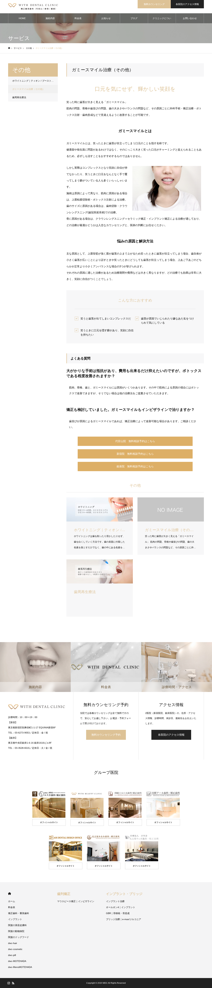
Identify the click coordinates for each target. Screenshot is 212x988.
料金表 (78, 18)
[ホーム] (9, 48)
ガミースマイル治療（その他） (28, 89)
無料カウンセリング (154, 4)
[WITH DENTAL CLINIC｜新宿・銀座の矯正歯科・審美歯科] (33, 6)
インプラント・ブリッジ (124, 894)
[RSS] (13, 983)
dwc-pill (12, 955)
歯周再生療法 (19, 97)
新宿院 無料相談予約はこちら (135, 453)
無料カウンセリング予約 (106, 734)
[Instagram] (8, 983)
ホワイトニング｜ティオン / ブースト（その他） (35, 80)
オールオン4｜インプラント (120, 907)
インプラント (15, 919)
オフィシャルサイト (49, 822)
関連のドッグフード (18, 937)
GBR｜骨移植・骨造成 (118, 913)
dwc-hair (12, 943)
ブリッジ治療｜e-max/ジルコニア (123, 919)
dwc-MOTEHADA (17, 961)
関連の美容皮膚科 (17, 925)
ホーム (11, 901)
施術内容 (50, 18)
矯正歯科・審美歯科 (18, 913)
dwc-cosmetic (15, 949)
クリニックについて (162, 20)
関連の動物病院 (16, 931)
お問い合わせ (190, 18)
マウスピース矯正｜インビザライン (75, 901)
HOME (22, 18)
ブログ (134, 18)
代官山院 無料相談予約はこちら (135, 441)
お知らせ (106, 18)
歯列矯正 (63, 894)
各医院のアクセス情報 (187, 4)
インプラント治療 (115, 901)
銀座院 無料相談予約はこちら (135, 466)
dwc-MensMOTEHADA (20, 967)
